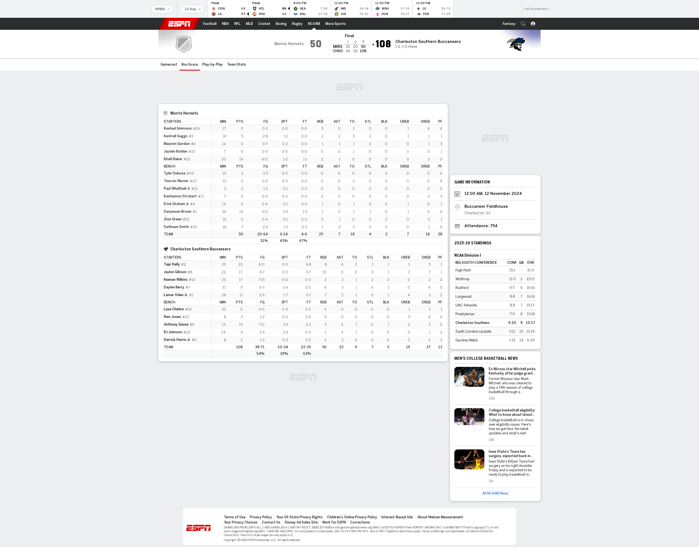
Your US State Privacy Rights (299, 517)
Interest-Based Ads (397, 517)
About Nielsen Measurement (440, 517)
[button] (523, 24)
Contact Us (271, 522)
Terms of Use (234, 517)
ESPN (179, 24)
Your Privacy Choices (240, 522)
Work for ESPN (334, 522)
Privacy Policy (261, 517)
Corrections (360, 522)
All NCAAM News (495, 493)
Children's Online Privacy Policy (352, 517)
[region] (327, 181)
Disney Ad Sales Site (301, 522)
